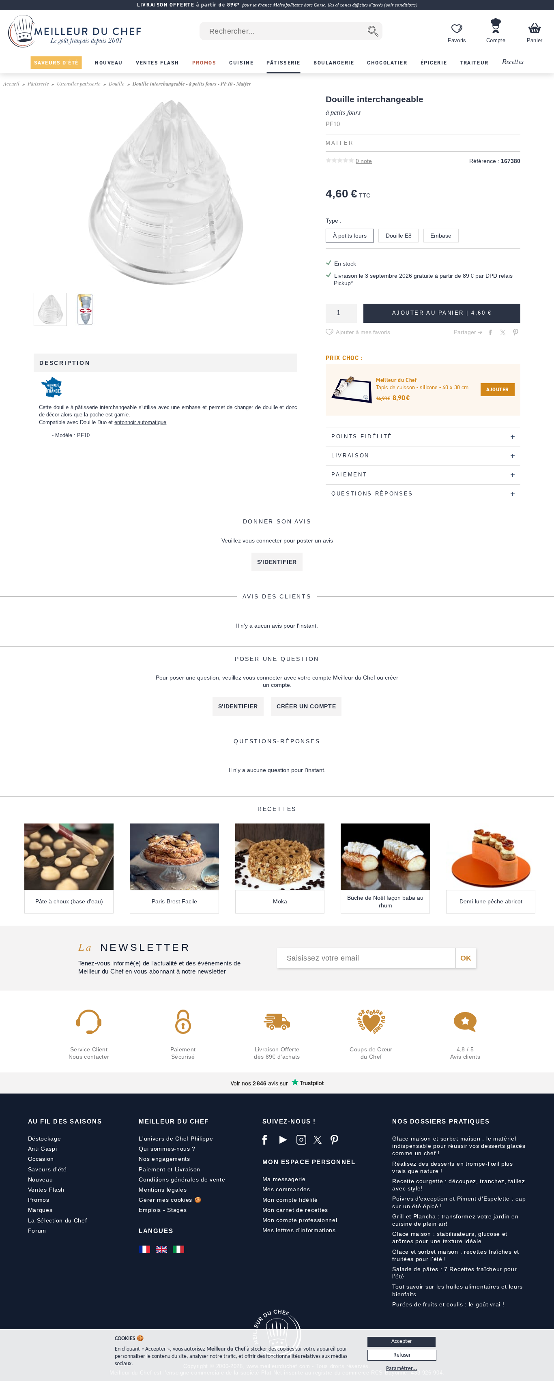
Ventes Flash (46, 1189)
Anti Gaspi (42, 1148)
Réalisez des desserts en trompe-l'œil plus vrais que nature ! (452, 1167)
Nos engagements (164, 1159)
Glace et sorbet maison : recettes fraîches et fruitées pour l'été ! (455, 1255)
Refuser (402, 1355)
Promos (38, 1200)
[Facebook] (268, 1139)
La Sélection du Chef (57, 1220)
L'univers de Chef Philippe (176, 1138)
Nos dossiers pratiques (441, 1121)
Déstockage (44, 1138)
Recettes (513, 62)
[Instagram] (302, 1139)
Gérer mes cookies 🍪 (170, 1200)
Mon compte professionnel (299, 1220)
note (364, 161)
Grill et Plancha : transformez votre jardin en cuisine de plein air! (455, 1220)
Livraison (187, 1169)
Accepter (401, 1341)
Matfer (339, 143)
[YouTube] (285, 1139)
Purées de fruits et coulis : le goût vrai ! (448, 1304)
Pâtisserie (38, 83)
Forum (37, 1230)
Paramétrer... (401, 1369)
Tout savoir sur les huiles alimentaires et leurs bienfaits (457, 1290)
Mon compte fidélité (290, 1200)
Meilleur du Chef (174, 1121)
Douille (117, 83)
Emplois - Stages (163, 1210)
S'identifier (277, 562)
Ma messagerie (284, 1179)
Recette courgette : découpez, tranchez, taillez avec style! (458, 1185)
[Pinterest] (337, 1139)
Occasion (41, 1159)
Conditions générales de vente (182, 1179)
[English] (162, 1249)
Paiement (152, 1169)
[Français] (145, 1249)
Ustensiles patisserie (79, 83)
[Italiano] (179, 1249)
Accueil (11, 83)
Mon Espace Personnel (309, 1161)
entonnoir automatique (140, 422)
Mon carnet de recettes (295, 1210)
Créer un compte (306, 706)
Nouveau (40, 1179)
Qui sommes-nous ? (167, 1148)
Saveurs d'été (47, 1169)
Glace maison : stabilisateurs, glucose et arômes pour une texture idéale (449, 1237)
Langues (156, 1230)
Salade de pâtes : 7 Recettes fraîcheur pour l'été (454, 1273)
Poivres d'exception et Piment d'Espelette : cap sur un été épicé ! (459, 1202)
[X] (320, 1139)
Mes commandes (286, 1189)
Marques (40, 1210)
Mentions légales (163, 1189)
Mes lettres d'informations (299, 1230)
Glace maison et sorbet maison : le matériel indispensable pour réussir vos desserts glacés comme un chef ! (458, 1145)
